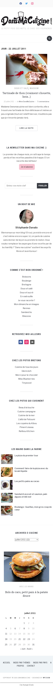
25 (6, 644)
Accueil (6, 662)
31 (33, 644)
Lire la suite (27, 128)
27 (15, 644)
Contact (31, 666)
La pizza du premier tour (26, 455)
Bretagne (26, 284)
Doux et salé (21, 88)
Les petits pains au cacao (27, 481)
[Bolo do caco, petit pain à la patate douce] (26, 568)
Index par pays (40, 662)
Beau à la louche (26, 407)
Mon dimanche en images (26, 304)
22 (24, 639)
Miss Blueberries (26, 379)
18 (6, 639)
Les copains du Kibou (26, 423)
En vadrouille (26, 296)
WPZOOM (46, 678)
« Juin (22, 649)
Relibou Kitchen (26, 431)
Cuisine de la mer (26, 415)
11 (6, 634)
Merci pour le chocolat (26, 375)
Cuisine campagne (26, 411)
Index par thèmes (21, 662)
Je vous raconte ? (26, 300)
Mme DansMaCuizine (26, 102)
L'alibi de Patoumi (26, 419)
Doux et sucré (26, 292)
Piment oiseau (27, 427)
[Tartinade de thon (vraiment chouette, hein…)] (26, 69)
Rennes (26, 308)
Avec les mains (26, 587)
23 (29, 639)
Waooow (34, 88)
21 (20, 639)
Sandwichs (26, 312)
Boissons (26, 277)
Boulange (26, 281)
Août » (30, 649)
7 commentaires (43, 102)
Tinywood (26, 383)
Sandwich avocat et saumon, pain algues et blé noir (31, 495)
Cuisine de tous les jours (26, 367)
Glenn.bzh (26, 371)
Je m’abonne (27, 167)
